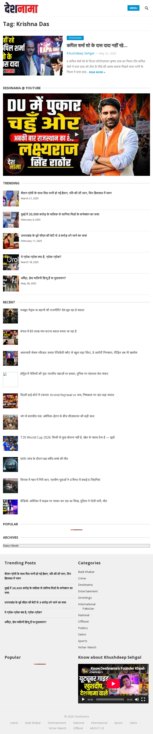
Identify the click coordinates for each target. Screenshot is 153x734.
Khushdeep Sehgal (80, 53)
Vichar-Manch (87, 647)
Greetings (85, 597)
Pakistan (88, 608)
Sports (82, 641)
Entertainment (88, 591)
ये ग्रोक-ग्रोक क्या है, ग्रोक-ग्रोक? (41, 257)
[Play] (83, 699)
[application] (113, 683)
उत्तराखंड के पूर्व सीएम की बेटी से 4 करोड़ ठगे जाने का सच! (54, 235)
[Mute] (137, 699)
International (86, 604)
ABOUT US (97, 728)
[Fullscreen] (143, 699)
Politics (83, 628)
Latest (14, 723)
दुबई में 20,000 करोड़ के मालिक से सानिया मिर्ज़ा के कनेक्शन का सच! (60, 214)
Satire (82, 634)
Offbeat (83, 621)
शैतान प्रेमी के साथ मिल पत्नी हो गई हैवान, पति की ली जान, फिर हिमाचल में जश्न (66, 193)
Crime (82, 578)
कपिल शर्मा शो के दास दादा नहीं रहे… (97, 45)
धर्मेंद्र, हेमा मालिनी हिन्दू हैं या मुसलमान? (43, 278)
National (83, 615)
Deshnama (75, 38)
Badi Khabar (86, 572)
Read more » (97, 72)
